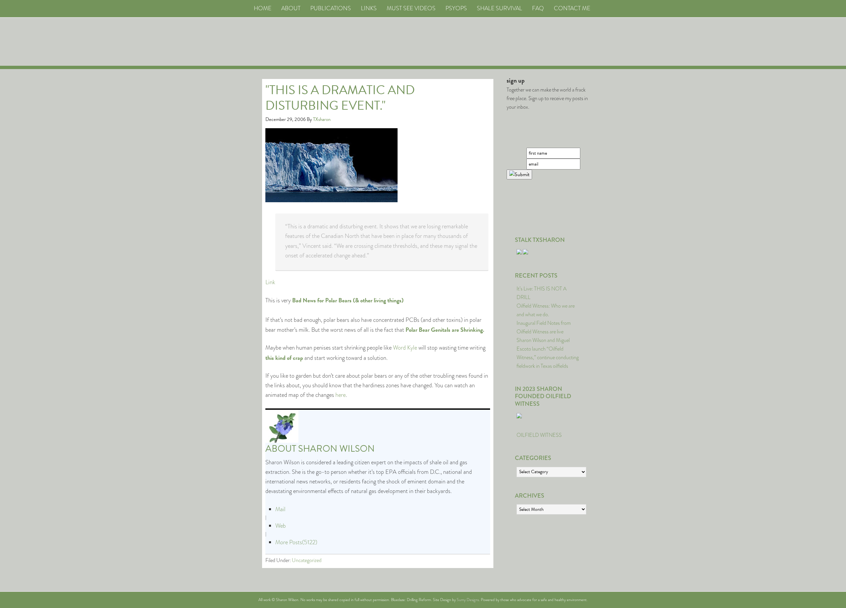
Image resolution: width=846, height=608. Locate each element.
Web (280, 525)
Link (270, 282)
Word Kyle (405, 347)
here (340, 395)
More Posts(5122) (296, 542)
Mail (280, 509)
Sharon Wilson (336, 448)
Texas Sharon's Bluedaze (484, 42)
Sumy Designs (468, 600)
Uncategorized (307, 560)
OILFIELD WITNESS (539, 435)
